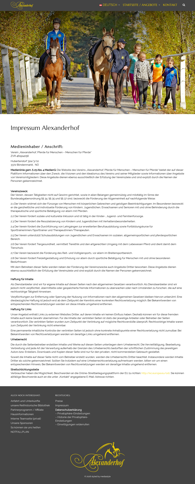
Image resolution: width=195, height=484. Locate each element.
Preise (59, 400)
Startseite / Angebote (140, 5)
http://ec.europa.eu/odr (156, 373)
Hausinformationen (22, 414)
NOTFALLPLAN (20, 431)
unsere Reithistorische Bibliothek (30, 405)
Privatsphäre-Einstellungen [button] (73, 413)
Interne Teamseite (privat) (26, 418)
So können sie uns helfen (26, 427)
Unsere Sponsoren (22, 423)
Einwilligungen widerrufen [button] (73, 424)
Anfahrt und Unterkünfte (25, 400)
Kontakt (170, 5)
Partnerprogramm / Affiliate (27, 409)
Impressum (62, 405)
